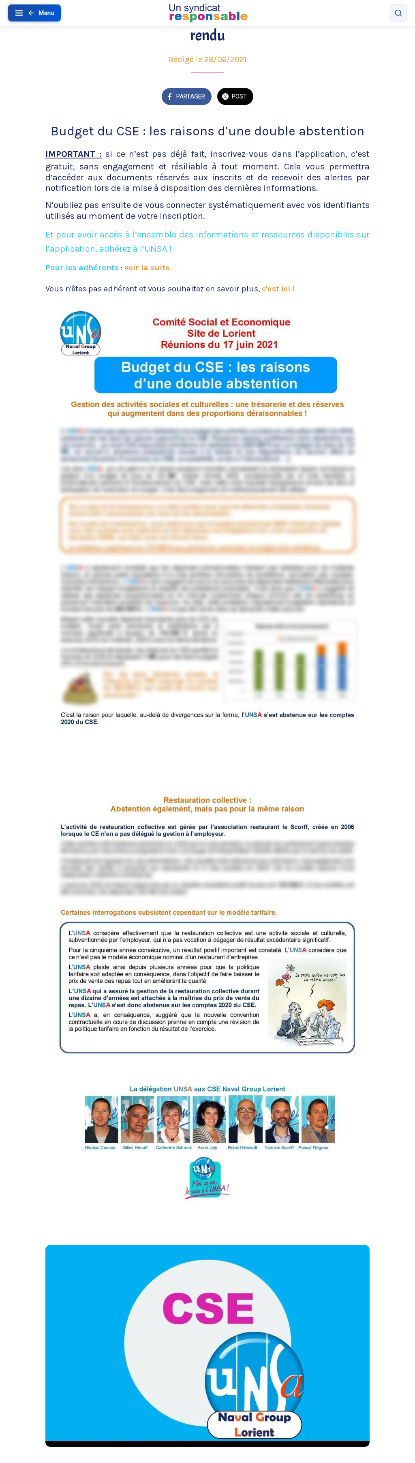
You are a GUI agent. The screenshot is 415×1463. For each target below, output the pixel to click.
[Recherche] (398, 12)
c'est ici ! (278, 288)
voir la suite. (148, 267)
